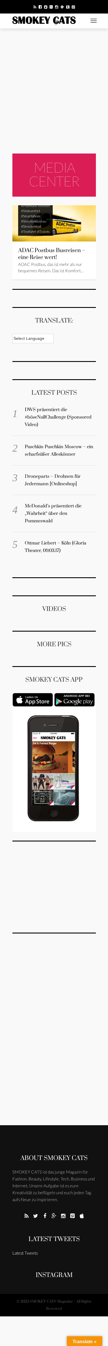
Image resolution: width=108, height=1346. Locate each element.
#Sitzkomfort (30, 211)
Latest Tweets (54, 1239)
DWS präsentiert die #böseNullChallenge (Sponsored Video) (58, 417)
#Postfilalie (29, 206)
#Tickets (43, 231)
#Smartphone (31, 216)
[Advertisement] (54, 91)
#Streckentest (31, 226)
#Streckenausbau (33, 221)
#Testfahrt (28, 231)
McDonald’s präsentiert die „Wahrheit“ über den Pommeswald (53, 513)
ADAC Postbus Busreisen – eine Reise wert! (51, 254)
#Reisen (44, 206)
